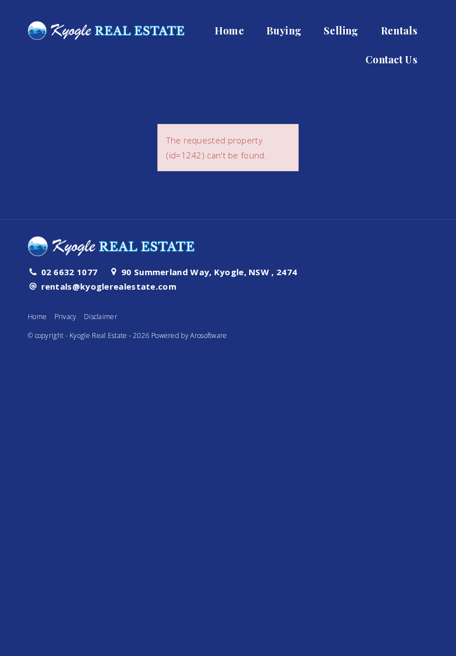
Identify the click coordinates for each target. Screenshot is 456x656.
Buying (283, 30)
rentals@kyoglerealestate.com (108, 286)
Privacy (65, 316)
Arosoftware (208, 335)
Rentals (399, 30)
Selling (341, 30)
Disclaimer (100, 316)
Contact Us (391, 59)
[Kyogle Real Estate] (106, 27)
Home (229, 30)
